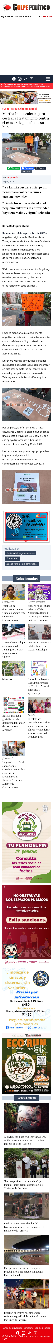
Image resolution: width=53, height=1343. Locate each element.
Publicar (42, 168)
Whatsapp (15, 168)
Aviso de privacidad (13, 1327)
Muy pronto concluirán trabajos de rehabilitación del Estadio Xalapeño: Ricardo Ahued (23, 85)
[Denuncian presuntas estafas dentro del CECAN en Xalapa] (39, 632)
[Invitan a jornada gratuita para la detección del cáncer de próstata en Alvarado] (13, 705)
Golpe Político (13, 177)
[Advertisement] (26, 45)
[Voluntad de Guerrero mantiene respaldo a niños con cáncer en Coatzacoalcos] (13, 592)
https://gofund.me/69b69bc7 (18, 459)
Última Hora (12, 558)
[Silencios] (13, 668)
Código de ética (42, 1327)
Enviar (28, 171)
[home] (26, 7)
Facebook (29, 168)
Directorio (28, 1327)
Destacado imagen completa (20, 553)
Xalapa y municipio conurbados (22, 563)
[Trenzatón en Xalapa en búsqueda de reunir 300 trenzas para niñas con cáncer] (13, 632)
